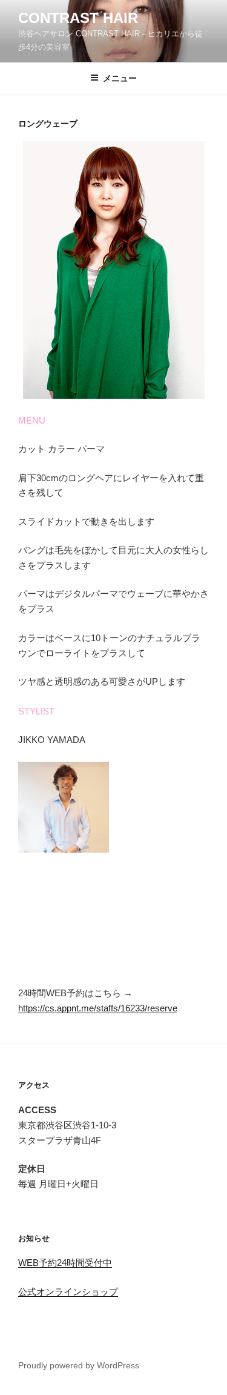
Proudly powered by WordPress (78, 1365)
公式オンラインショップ (68, 1292)
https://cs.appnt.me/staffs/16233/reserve (97, 1008)
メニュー (120, 78)
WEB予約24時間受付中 (65, 1262)
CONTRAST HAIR (78, 18)
